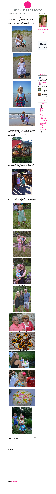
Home (22, 480)
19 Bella (23, 131)
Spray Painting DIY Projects (43, 122)
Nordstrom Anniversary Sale (43, 120)
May (40, 131)
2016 (40, 105)
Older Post (34, 480)
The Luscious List (42, 117)
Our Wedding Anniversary (43, 129)
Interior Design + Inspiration (43, 114)
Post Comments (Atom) (14, 481)
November (41, 109)
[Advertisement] (22, 474)
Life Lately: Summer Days (43, 123)
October (41, 110)
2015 (40, 106)
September (41, 111)
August (41, 112)
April (40, 132)
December (41, 108)
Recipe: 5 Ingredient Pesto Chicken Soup (43, 116)
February (41, 134)
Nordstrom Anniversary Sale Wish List (44, 83)
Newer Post (9, 480)
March (41, 133)
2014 (40, 107)
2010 (40, 140)
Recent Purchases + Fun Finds (43, 124)
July (40, 113)
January (41, 135)
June (40, 130)
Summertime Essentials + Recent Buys (45, 77)
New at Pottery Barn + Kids (43, 118)
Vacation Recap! (42, 125)
